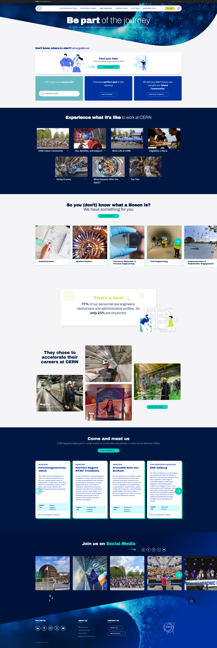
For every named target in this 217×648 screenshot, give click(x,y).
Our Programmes (107, 94)
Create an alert (115, 633)
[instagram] (154, 550)
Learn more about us (107, 216)
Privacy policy (82, 633)
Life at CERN (135, 8)
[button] (177, 241)
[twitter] (159, 550)
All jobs (170, 8)
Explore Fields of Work (68, 8)
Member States (83, 627)
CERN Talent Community (156, 94)
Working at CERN (121, 8)
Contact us (114, 628)
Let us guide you (108, 67)
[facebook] (148, 550)
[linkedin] (143, 550)
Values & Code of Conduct (86, 636)
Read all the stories (155, 407)
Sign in (173, 1)
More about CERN (149, 8)
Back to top (191, 601)
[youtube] (164, 550)
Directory (179, 1)
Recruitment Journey (88, 8)
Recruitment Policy (84, 630)
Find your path (106, 8)
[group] (53, 245)
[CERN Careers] (45, 8)
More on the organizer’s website (48, 514)
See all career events (107, 450)
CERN (43, 1)
